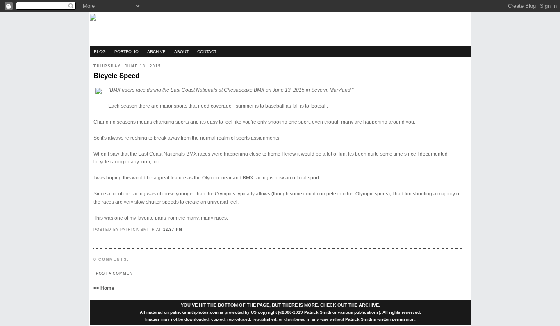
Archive (156, 51)
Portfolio (126, 51)
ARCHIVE (369, 305)
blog (100, 51)
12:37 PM (173, 229)
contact (206, 51)
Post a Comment (116, 273)
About (181, 51)
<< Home (103, 288)
